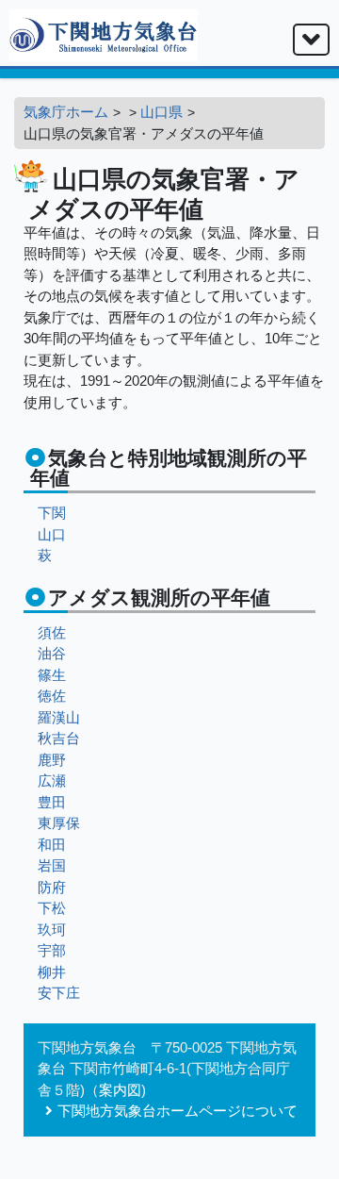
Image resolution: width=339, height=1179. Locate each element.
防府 (52, 887)
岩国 (52, 865)
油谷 (52, 653)
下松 (52, 908)
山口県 (161, 112)
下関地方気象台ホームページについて (177, 1111)
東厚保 (59, 823)
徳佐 (52, 696)
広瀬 (52, 780)
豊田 (52, 802)
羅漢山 (59, 717)
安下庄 (59, 993)
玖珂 (52, 930)
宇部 (52, 950)
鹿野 (52, 760)
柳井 (52, 972)
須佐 (52, 632)
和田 (52, 845)
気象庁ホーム (66, 112)
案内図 (120, 1090)
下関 (52, 513)
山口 (52, 534)
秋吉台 (59, 738)
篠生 (52, 675)
